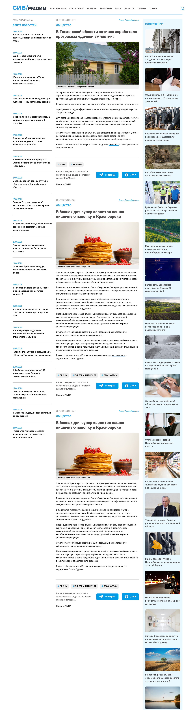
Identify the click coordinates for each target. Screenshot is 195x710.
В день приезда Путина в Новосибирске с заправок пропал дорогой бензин (162, 562)
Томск (153, 8)
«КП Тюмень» (114, 99)
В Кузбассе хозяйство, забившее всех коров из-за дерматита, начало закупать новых (162, 136)
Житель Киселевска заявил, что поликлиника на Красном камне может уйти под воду (161, 639)
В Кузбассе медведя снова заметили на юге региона (159, 174)
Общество (63, 25)
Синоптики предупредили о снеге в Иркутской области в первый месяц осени (162, 365)
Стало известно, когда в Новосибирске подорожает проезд (159, 443)
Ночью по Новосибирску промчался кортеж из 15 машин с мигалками (162, 600)
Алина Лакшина (132, 20)
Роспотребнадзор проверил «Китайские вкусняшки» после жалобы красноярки (161, 484)
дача (62, 164)
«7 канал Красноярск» (101, 282)
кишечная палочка (85, 375)
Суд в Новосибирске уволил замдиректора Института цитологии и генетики (159, 59)
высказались (118, 355)
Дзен (133, 174)
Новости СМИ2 (63, 184)
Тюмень (92, 8)
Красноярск (76, 8)
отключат (114, 144)
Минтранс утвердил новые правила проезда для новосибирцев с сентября (159, 249)
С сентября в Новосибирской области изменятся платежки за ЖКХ (161, 404)
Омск (118, 8)
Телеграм (110, 175)
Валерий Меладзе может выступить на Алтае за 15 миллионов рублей (158, 288)
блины (63, 375)
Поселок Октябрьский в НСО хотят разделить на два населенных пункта (160, 326)
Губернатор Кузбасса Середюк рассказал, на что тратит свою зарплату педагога (161, 210)
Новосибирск (58, 8)
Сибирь (142, 8)
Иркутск (129, 8)
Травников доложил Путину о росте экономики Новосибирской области (162, 523)
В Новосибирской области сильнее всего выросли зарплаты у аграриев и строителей (162, 678)
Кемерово (106, 8)
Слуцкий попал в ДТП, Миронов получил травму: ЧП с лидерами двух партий (161, 98)
